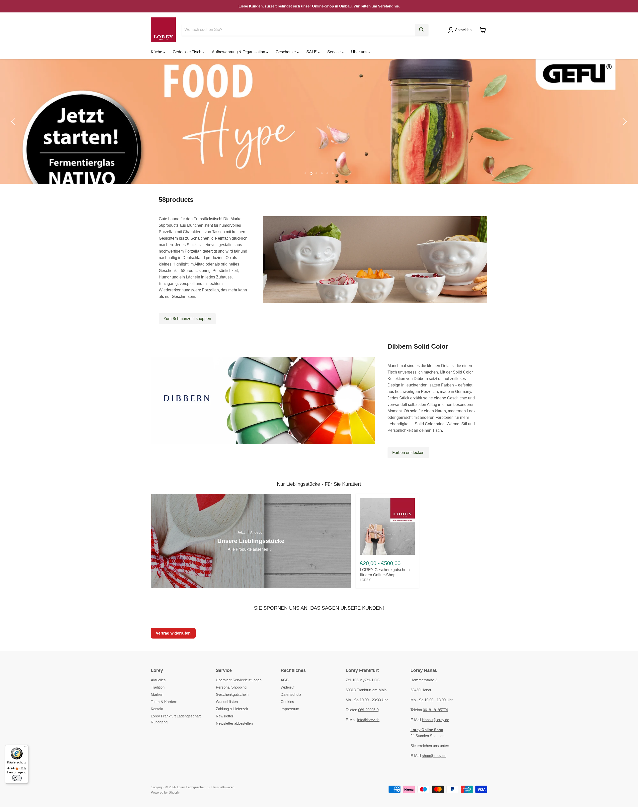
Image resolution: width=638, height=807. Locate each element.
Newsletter (224, 716)
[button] (461, 30)
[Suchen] (421, 30)
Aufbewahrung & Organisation (239, 52)
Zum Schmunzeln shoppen (187, 319)
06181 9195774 (435, 710)
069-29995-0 (368, 710)
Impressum (290, 709)
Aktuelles (158, 680)
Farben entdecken (408, 452)
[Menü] (25, 748)
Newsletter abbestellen (234, 723)
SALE (312, 52)
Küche (157, 52)
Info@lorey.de (368, 720)
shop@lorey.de (434, 755)
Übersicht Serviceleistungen (238, 680)
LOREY (365, 580)
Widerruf (287, 687)
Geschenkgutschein (232, 694)
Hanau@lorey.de (435, 720)
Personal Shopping (231, 687)
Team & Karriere (164, 701)
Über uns (359, 52)
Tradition (157, 687)
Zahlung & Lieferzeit (232, 709)
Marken (157, 694)
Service (334, 52)
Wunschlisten (227, 701)
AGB (285, 680)
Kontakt (157, 709)
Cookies (287, 701)
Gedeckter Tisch (187, 52)
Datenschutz (291, 694)
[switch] (17, 778)
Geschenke (286, 52)
